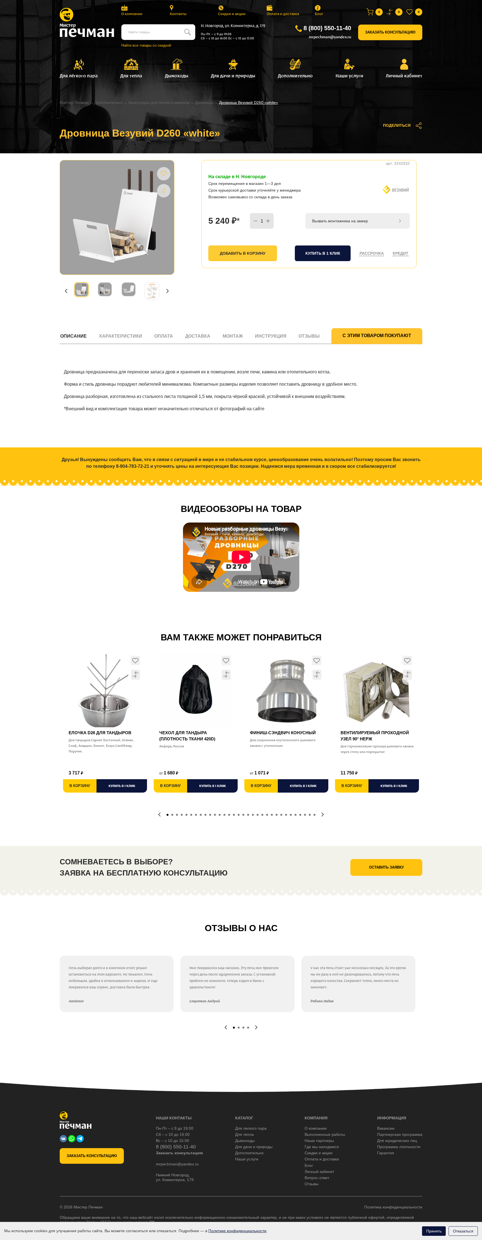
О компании (131, 13)
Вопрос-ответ (317, 1177)
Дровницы (204, 102)
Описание (73, 336)
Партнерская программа (399, 1134)
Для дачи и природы (254, 1146)
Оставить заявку (386, 867)
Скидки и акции (231, 13)
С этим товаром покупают (377, 335)
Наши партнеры (319, 1140)
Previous (66, 291)
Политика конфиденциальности (393, 1207)
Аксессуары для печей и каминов (158, 102)
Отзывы (309, 336)
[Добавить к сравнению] (163, 190)
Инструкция (270, 336)
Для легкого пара (251, 1128)
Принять (434, 1231)
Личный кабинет (319, 1171)
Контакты (178, 13)
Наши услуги (246, 1159)
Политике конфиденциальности (237, 1231)
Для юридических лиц (397, 1140)
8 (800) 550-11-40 (327, 28)
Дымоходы (245, 1140)
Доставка (197, 336)
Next (167, 291)
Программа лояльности (398, 1146)
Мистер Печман (74, 102)
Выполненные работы (325, 1134)
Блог (319, 13)
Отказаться (463, 1231)
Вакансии (385, 1128)
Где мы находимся (322, 1146)
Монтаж (233, 336)
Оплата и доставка (283, 13)
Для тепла (244, 1134)
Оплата (163, 336)
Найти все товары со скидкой (146, 45)
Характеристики (120, 336)
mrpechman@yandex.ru (330, 37)
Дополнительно (108, 102)
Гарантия (385, 1153)
